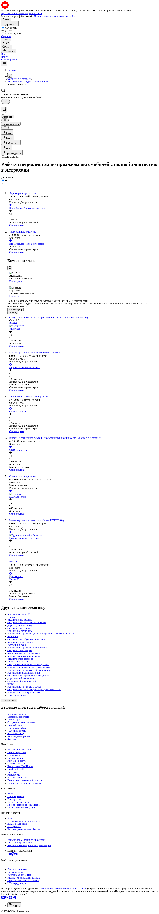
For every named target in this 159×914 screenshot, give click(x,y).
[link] (6, 47)
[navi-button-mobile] (4, 63)
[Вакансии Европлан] (82, 494)
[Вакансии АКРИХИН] (82, 326)
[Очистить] (5, 101)
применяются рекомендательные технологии (63, 888)
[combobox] (15, 94)
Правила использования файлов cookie (54, 16)
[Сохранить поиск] (4, 109)
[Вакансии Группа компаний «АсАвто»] (82, 535)
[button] (4, 54)
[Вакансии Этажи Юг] (82, 576)
